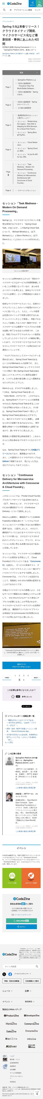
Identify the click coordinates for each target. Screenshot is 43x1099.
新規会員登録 (22, 921)
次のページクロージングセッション (21, 665)
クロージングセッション (27, 190)
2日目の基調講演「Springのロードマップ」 (27, 103)
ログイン (23, 927)
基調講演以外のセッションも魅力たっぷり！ (27, 116)
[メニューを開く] (3, 3)
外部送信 (13, 1082)
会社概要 (13, 1069)
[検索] (4, 9)
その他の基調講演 (24, 108)
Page (8, 87)
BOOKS (28, 1001)
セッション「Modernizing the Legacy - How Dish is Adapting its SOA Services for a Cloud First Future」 (27, 125)
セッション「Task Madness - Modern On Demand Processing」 (25, 166)
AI (10, 10)
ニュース (6, 990)
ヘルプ (12, 1056)
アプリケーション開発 (23, 10)
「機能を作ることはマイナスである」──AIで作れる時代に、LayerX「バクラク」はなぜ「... (21, 722)
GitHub (5, 461)
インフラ (38, 10)
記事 (27, 990)
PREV (7, 678)
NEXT (36, 678)
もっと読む (9, 742)
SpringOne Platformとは (27, 80)
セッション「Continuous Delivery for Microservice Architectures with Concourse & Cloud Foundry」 (26, 178)
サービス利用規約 (15, 1073)
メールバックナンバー (23, 914)
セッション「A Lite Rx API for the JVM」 (27, 155)
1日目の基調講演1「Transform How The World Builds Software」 (26, 86)
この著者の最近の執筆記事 (26, 787)
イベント (6, 1001)
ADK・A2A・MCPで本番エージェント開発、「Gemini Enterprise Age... (22, 729)
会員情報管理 (14, 1063)
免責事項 (13, 1066)
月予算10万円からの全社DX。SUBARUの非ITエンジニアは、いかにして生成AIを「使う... (22, 737)
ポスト (27, 706)
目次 (21, 72)
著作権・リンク (15, 1059)
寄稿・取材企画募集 (11, 981)
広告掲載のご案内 (32, 981)
